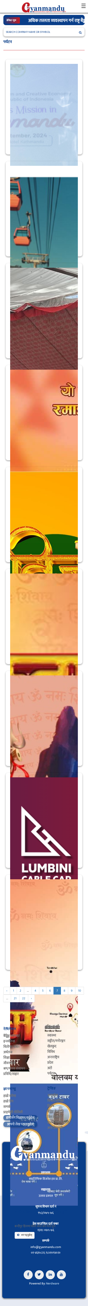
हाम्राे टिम (8, 1101)
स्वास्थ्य (51, 1035)
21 (15, 998)
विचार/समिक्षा (55, 1101)
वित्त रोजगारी (54, 1117)
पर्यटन (50, 1073)
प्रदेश (50, 1062)
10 (79, 990)
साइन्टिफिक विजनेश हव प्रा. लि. (46, 1178)
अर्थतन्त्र (7, 1052)
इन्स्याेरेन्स (9, 1041)
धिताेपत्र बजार (11, 1047)
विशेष (50, 1106)
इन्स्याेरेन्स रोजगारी (58, 1122)
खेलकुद (51, 1046)
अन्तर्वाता (52, 1095)
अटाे (49, 1068)
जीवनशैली (9, 1063)
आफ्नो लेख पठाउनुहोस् (20, 1124)
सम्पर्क (7, 1107)
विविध (51, 1052)
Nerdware (52, 1283)
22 (23, 998)
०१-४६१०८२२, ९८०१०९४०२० (45, 1252)
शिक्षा (6, 1057)
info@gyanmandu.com (45, 1247)
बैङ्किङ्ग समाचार (11, 1036)
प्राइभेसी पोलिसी (13, 1112)
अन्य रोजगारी (55, 1128)
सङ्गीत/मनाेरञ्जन (56, 1041)
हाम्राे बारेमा (9, 1096)
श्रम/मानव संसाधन (14, 1068)
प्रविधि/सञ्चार (11, 1074)
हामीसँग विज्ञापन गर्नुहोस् (20, 1117)
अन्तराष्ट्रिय (53, 1057)
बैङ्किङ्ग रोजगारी (55, 1111)
